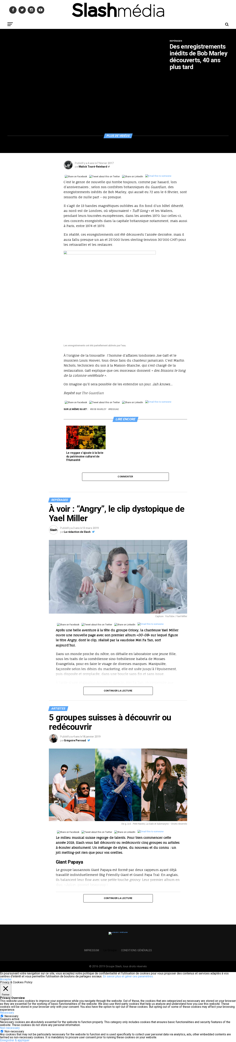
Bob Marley (98, 409)
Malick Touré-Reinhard (93, 166)
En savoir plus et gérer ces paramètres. (128, 976)
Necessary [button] (7, 1012)
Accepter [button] (6, 979)
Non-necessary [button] (10, 1028)
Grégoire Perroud (75, 740)
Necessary (11, 1016)
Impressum (91, 950)
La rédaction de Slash (77, 531)
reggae (114, 409)
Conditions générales (136, 950)
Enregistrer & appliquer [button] (15, 1040)
